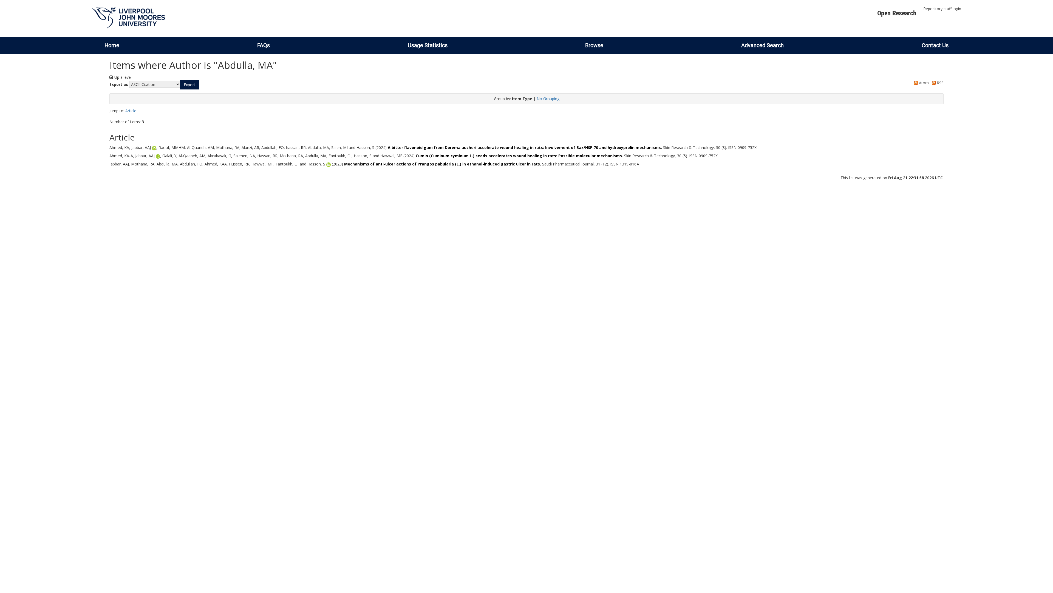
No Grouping (548, 98)
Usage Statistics (428, 45)
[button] (189, 84)
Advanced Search (762, 45)
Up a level (122, 77)
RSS (940, 82)
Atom (923, 82)
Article (130, 110)
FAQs (263, 45)
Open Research (896, 13)
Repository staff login (942, 8)
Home (111, 45)
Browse (594, 45)
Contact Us (935, 45)
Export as (118, 84)
